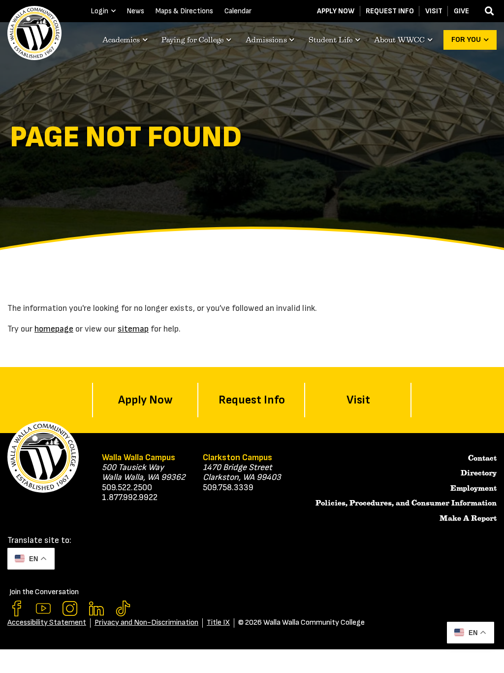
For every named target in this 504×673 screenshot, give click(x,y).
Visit (433, 11)
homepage (53, 329)
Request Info (390, 11)
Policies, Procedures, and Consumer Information (406, 503)
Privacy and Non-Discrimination (146, 622)
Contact (482, 458)
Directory (479, 473)
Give (461, 11)
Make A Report (468, 518)
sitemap (133, 329)
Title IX (218, 622)
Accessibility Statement (46, 622)
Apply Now (335, 11)
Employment (473, 488)
